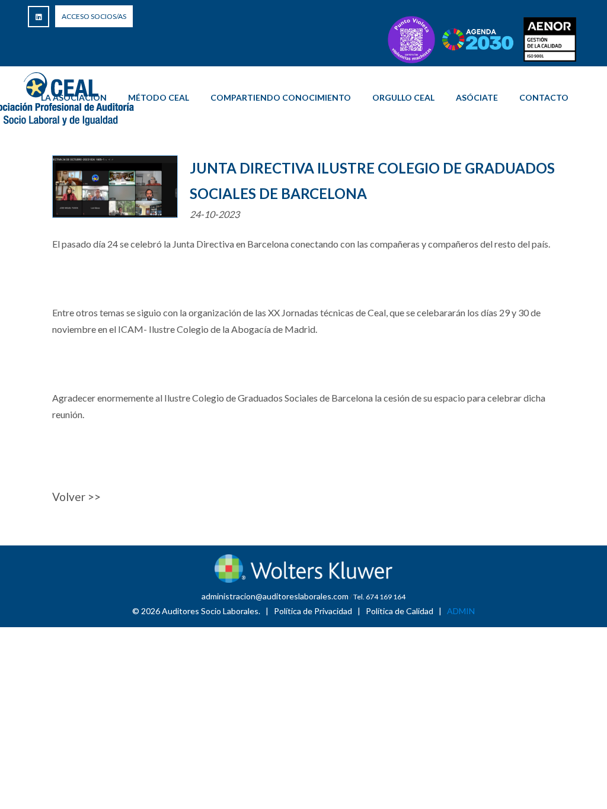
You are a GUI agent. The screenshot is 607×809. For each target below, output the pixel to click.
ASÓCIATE (477, 97)
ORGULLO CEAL (403, 97)
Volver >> (76, 496)
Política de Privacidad (313, 611)
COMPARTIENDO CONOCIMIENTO (280, 97)
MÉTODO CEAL (158, 97)
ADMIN (461, 611)
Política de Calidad (399, 611)
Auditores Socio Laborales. (211, 611)
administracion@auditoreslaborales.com (275, 596)
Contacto (543, 97)
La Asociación (74, 97)
